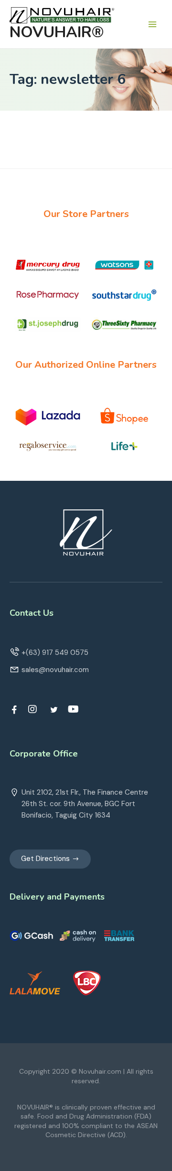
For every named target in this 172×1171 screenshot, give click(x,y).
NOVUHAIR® (57, 32)
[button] (50, 859)
